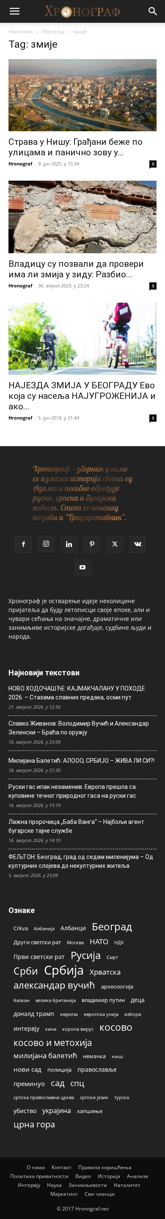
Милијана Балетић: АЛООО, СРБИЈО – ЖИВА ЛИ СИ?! (81, 760)
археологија (117, 986)
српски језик (94, 1097)
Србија (64, 970)
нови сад (27, 1069)
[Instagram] (46, 544)
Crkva (21, 928)
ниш (117, 1056)
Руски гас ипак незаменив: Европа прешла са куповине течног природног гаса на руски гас (72, 791)
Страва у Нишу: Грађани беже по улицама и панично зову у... (75, 147)
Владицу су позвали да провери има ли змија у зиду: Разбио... (76, 269)
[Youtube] (82, 567)
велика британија (56, 1000)
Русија (86, 955)
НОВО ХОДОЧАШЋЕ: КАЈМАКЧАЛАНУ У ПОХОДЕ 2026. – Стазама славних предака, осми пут (76, 693)
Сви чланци (100, 1193)
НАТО (99, 941)
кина (50, 1029)
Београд (112, 926)
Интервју (29, 1185)
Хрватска (105, 971)
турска (121, 1097)
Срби (26, 971)
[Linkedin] (68, 544)
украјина (56, 1110)
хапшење (89, 1111)
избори (132, 1014)
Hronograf (20, 163)
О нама (36, 1167)
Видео (83, 1176)
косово (115, 1027)
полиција (59, 1069)
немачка (94, 1056)
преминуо (29, 1083)
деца (138, 1000)
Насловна (20, 31)
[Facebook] (23, 544)
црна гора (34, 1124)
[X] (114, 544)
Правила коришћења (105, 1167)
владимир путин (103, 1000)
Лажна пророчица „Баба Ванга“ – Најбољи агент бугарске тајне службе (76, 826)
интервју (26, 1028)
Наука (54, 1185)
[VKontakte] (137, 544)
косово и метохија (53, 1042)
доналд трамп (34, 1014)
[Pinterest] (91, 544)
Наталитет (127, 1185)
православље (97, 1069)
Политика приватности (39, 1176)
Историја (109, 1176)
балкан (22, 1000)
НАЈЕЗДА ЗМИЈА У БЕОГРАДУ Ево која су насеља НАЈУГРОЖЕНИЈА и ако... (82, 396)
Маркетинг (64, 1193)
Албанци (73, 928)
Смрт (112, 957)
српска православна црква (44, 1097)
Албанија (44, 928)
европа (69, 1013)
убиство (25, 1111)
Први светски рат (39, 957)
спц (77, 1082)
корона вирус (78, 1029)
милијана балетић (45, 1055)
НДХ (119, 942)
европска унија (101, 1014)
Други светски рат (37, 942)
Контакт (62, 1167)
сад (57, 1082)
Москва (75, 942)
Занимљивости (88, 1185)
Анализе (137, 1176)
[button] (14, 11)
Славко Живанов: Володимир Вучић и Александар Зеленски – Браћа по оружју (78, 728)
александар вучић (54, 985)
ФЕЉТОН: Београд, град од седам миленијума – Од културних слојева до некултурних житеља (80, 861)
